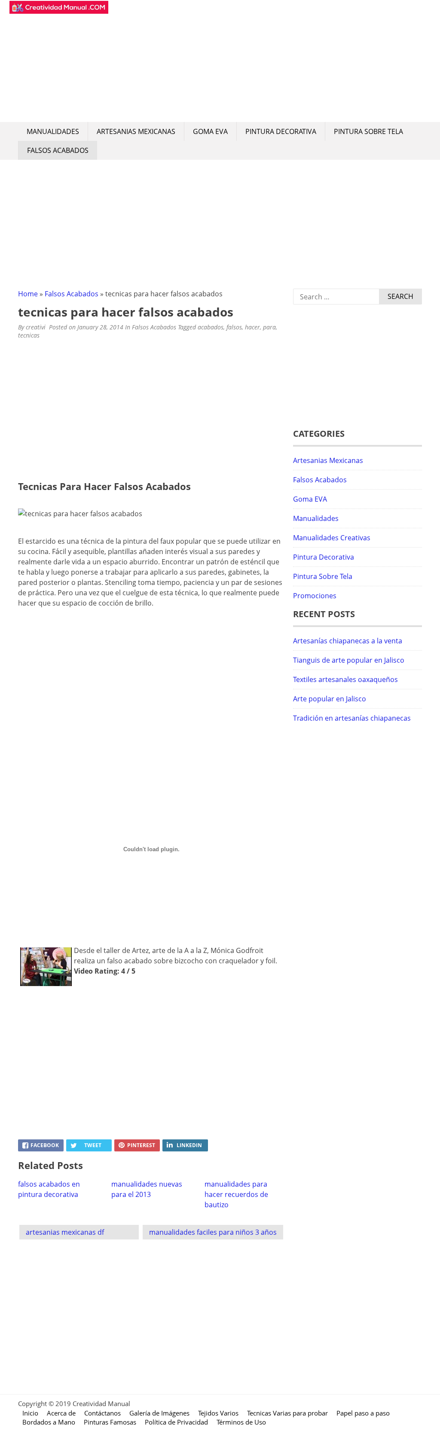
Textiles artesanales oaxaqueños (345, 679)
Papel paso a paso (363, 1413)
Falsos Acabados (58, 150)
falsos (234, 327)
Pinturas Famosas (110, 1422)
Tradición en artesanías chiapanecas (352, 718)
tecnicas (29, 335)
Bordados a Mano (48, 1422)
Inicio (30, 1413)
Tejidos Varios (218, 1413)
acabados (210, 327)
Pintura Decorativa (280, 131)
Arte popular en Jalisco (329, 698)
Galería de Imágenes (159, 1413)
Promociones (314, 595)
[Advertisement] (267, 61)
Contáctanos (102, 1413)
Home (28, 293)
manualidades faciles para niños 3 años (213, 1232)
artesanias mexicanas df (65, 1232)
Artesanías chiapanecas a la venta (347, 640)
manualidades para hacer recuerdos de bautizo (236, 1194)
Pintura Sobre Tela (368, 131)
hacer (252, 327)
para (269, 327)
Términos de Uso (241, 1422)
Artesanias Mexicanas (136, 131)
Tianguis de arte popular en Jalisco (348, 660)
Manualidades (53, 131)
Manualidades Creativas (331, 537)
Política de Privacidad (176, 1422)
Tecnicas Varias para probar (287, 1413)
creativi (36, 327)
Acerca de (61, 1413)
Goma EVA (210, 131)
